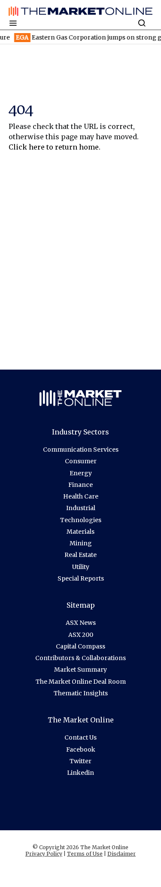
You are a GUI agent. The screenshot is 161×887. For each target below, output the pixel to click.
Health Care (80, 496)
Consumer (81, 461)
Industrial (80, 508)
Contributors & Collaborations (80, 658)
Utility (80, 567)
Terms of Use (85, 853)
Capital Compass (80, 646)
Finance (80, 485)
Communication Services (80, 449)
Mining (81, 543)
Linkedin (80, 773)
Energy (81, 473)
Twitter (80, 761)
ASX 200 (80, 635)
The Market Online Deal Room (81, 681)
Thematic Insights (81, 693)
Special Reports (81, 578)
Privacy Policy (43, 853)
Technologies (80, 520)
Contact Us (80, 737)
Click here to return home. (54, 147)
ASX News (81, 623)
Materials (80, 531)
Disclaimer (121, 853)
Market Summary (80, 669)
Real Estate (80, 555)
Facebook (80, 749)
